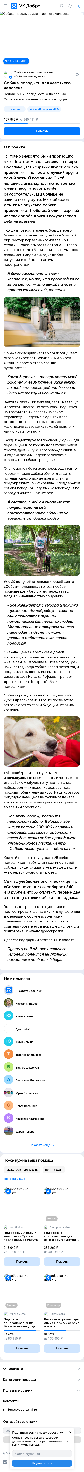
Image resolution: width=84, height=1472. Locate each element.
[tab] (22, 1169)
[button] (42, 1369)
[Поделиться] (76, 74)
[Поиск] (62, 5)
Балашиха (16, 109)
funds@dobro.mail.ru (22, 1409)
